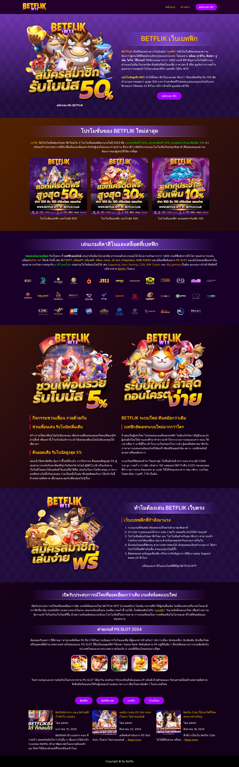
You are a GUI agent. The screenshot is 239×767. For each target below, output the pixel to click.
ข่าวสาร (185, 7)
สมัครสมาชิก (169, 96)
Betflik (84, 700)
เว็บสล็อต (154, 700)
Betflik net (107, 700)
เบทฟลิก (160, 610)
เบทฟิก (131, 700)
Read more (134, 739)
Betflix (122, 268)
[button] (206, 7)
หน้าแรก (170, 7)
